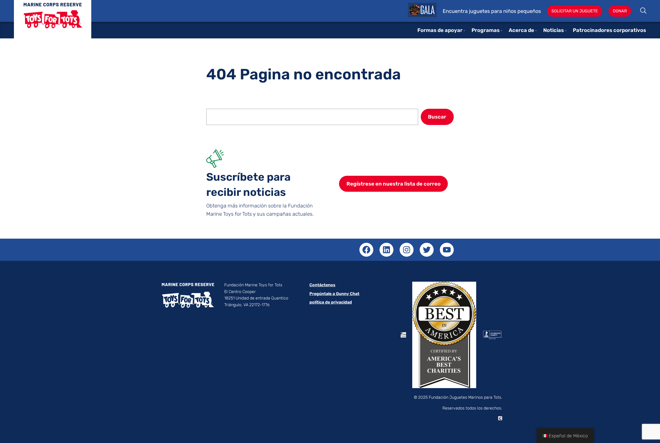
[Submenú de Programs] (501, 30)
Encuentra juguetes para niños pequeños (492, 11)
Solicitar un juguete (574, 11)
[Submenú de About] (536, 30)
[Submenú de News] (566, 30)
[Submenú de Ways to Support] (464, 30)
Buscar (643, 11)
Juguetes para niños (52, 23)
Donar (620, 11)
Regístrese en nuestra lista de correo (393, 184)
